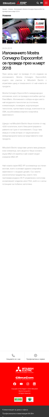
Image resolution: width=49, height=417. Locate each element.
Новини (10, 9)
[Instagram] (27, 383)
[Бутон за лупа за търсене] (38, 3)
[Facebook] (14, 383)
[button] (46, 3)
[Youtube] (21, 383)
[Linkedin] (34, 383)
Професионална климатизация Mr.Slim (18, 413)
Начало (4, 9)
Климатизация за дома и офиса (15, 410)
